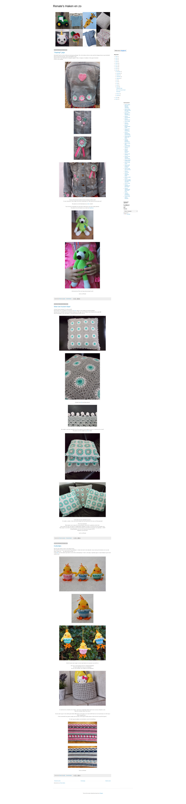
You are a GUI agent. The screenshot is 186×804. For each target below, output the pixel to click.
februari (118, 93)
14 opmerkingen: (69, 538)
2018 (116, 63)
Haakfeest (91, 207)
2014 (116, 70)
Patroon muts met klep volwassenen (127, 157)
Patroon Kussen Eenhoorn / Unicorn (127, 151)
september (118, 76)
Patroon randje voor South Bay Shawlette (128, 180)
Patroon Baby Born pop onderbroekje (127, 113)
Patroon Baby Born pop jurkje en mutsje (128, 110)
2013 (116, 97)
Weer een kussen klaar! (62, 307)
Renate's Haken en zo (67, 6)
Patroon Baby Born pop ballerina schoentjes (127, 106)
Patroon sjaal (127, 183)
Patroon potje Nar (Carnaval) (128, 169)
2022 (116, 56)
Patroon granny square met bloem (128, 137)
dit (81, 402)
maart (117, 86)
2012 (116, 99)
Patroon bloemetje (127, 123)
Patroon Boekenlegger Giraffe (127, 126)
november (118, 73)
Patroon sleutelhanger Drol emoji (127, 185)
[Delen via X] (76, 299)
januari (117, 95)
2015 (116, 68)
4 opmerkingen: (69, 298)
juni (117, 81)
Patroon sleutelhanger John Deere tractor (127, 190)
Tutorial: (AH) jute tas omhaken (127, 197)
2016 (116, 66)
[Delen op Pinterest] (79, 299)
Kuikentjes (57, 546)
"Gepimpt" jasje (59, 52)
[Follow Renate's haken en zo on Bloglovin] (120, 51)
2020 (116, 59)
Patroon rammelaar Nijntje (127, 174)
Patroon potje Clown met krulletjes (127, 166)
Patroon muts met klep (127, 154)
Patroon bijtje (127, 121)
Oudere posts (108, 780)
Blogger (101, 793)
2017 (116, 65)
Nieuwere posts (57, 780)
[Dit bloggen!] (75, 299)
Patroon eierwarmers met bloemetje (127, 133)
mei (117, 83)
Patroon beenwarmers (127, 119)
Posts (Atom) (62, 782)
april (117, 85)
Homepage (83, 780)
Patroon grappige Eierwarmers (127, 140)
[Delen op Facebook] (78, 299)
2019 (116, 61)
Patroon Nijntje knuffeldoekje (128, 161)
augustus (118, 78)
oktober (118, 74)
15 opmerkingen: (69, 775)
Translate (128, 214)
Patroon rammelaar (127, 172)
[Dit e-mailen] (74, 299)
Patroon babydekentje (127, 117)
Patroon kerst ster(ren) (127, 147)
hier (88, 203)
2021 (116, 58)
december (118, 71)
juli (117, 80)
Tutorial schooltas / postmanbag (127, 194)
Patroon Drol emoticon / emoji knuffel (127, 130)
